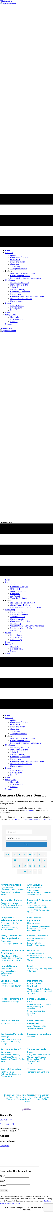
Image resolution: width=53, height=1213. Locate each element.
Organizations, (7, 941)
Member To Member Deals (26, 1097)
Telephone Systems (35, 1028)
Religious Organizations (39, 1034)
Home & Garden (9, 966)
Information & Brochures (28, 1099)
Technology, (6, 925)
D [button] (30, 854)
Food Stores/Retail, (9, 1057)
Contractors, (32, 928)
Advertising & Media (11, 884)
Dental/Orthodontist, (36, 953)
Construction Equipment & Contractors (34, 920)
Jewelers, (47, 1055)
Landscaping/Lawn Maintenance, (8, 972)
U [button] (44, 865)
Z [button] (40, 871)
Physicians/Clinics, (34, 955)
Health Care (33, 950)
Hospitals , (47, 958)
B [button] (20, 854)
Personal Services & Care (37, 1000)
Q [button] (25, 865)
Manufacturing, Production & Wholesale (35, 983)
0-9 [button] (7, 854)
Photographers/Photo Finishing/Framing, (36, 1060)
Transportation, (33, 1072)
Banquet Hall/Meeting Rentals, (13, 1059)
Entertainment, (33, 890)
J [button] (24, 860)
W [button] (25, 871)
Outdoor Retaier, (8, 1074)
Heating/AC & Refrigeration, (38, 910)
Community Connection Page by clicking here (32, 819)
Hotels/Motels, (7, 984)
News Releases (28, 1095)
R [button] (30, 865)
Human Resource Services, (38, 908)
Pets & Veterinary (10, 1020)
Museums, (31, 894)
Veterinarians (18, 1023)
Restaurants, (6, 1055)
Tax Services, (32, 969)
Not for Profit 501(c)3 (12, 998)
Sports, (18, 1074)
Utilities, (44, 1026)
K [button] (29, 860)
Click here (28, 810)
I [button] (19, 860)
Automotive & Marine (12, 900)
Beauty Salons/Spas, (35, 1006)
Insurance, (31, 943)
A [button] (15, 854)
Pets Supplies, (6, 1023)
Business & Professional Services (39, 901)
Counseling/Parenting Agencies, (36, 1012)
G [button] (44, 854)
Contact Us (11, 1099)
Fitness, (4, 1076)
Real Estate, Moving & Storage (12, 1035)
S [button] (34, 865)
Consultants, (32, 905)
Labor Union (32, 993)
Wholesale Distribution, (37, 991)
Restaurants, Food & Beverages (11, 1050)
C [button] (25, 854)
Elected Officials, (15, 958)
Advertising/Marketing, (10, 892)
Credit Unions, (33, 945)
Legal (30, 966)
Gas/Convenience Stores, (11, 905)
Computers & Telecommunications (11, 919)
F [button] (39, 854)
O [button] (15, 865)
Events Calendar (42, 1095)
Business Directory (12, 1095)
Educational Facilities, (9, 956)
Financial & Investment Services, (36, 939)
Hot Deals (9, 1097)
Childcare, (31, 1009)
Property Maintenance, (10, 1041)
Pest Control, (6, 969)
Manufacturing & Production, (39, 989)
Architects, (31, 930)
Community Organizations (11, 943)
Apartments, (16, 1039)
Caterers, (16, 1055)
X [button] (30, 871)
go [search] (27, 844)
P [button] (19, 865)
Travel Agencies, (7, 986)
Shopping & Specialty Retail (38, 1050)
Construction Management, (38, 926)
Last (2, 1181)
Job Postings (43, 1097)
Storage (4, 1044)
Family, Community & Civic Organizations (11, 937)
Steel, (49, 991)
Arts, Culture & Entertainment (34, 886)
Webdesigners (7, 930)
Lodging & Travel (9, 980)
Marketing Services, (9, 890)
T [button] (39, 865)
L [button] (33, 860)
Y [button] (35, 871)
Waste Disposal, (33, 1026)
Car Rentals (45, 1072)
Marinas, (15, 903)
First (2, 1176)
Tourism (18, 986)
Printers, (21, 890)
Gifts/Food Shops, (34, 1055)
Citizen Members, (8, 960)
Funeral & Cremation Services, (39, 1004)
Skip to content (6, 1)
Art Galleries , (46, 892)
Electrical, (42, 928)
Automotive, (6, 903)
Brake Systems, (7, 907)
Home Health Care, (35, 958)
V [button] (19, 871)
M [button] (39, 860)
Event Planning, (33, 892)
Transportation (35, 1069)
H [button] (15, 860)
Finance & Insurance (37, 935)
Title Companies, (45, 969)
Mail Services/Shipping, (36, 1057)
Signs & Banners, (7, 887)
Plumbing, (42, 905)
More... (3, 894)
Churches (31, 1037)
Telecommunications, (9, 927)
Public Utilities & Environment (35, 1022)
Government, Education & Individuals (13, 951)
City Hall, (4, 958)
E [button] (35, 854)
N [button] (44, 860)
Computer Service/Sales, (11, 923)
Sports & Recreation (11, 1069)
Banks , (39, 943)
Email (3, 1185)
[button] (6, 328)
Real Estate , (6, 1039)
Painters (4, 975)
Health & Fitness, (8, 1072)
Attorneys (31, 971)
